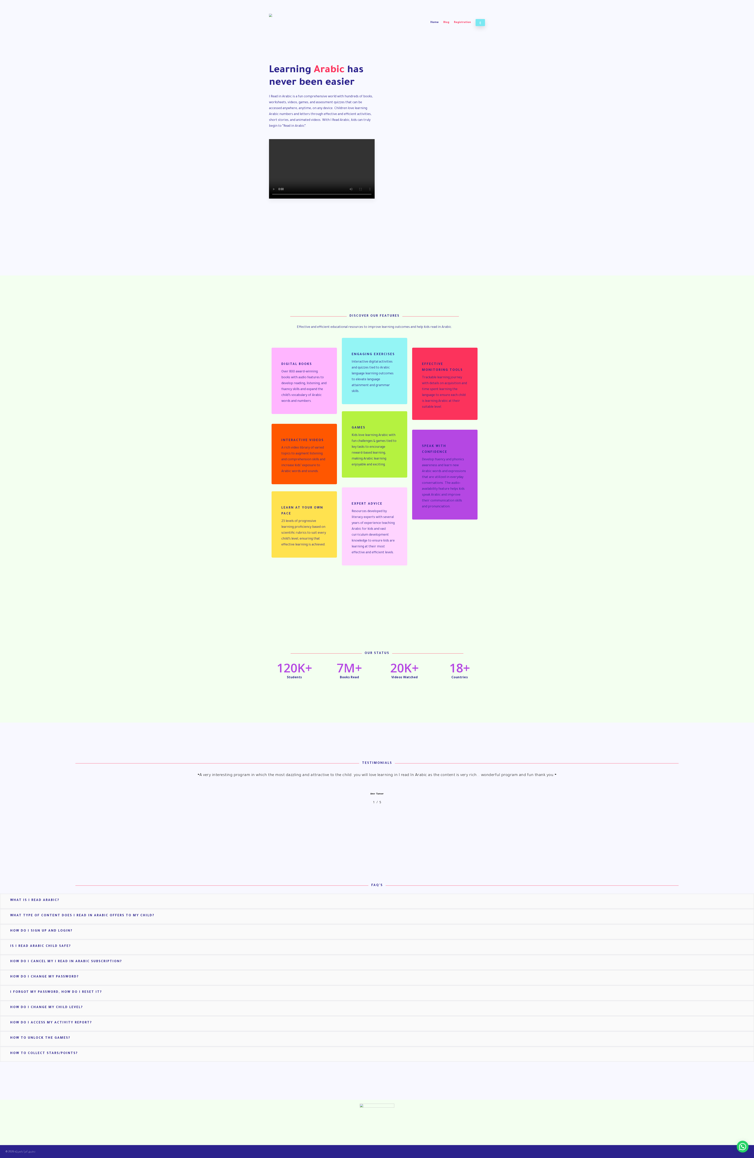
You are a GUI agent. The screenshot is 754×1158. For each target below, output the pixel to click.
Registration (462, 22)
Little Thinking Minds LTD (292, 1122)
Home (434, 22)
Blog (446, 22)
